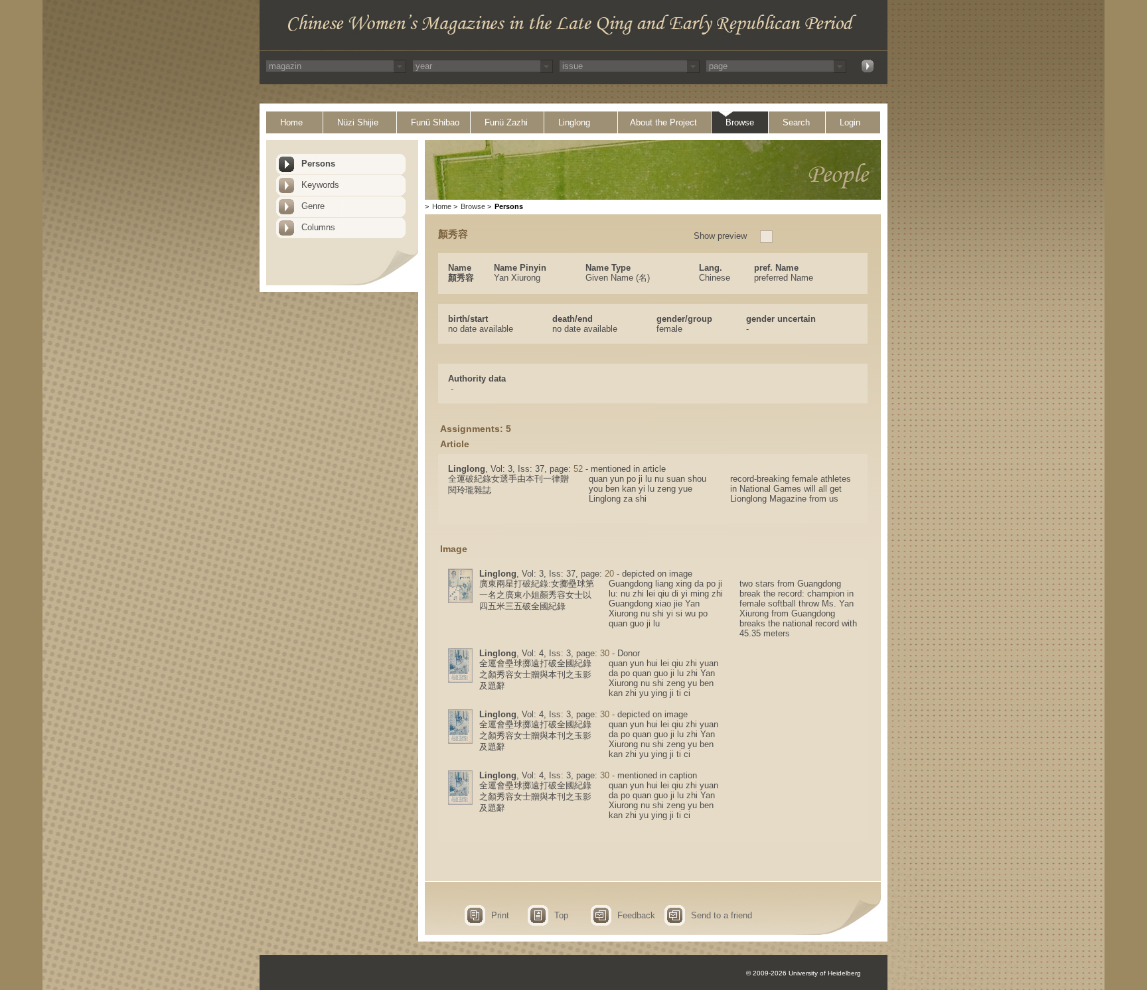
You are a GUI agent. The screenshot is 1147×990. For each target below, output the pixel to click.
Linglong (574, 122)
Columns (318, 227)
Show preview (720, 236)
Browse (740, 122)
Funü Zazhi (506, 122)
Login (850, 122)
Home (291, 122)
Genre (313, 206)
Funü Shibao (435, 122)
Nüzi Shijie (357, 122)
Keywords (320, 185)
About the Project (663, 122)
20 (609, 574)
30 (604, 653)
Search (796, 122)
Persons (318, 164)
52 (578, 469)
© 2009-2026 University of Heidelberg (803, 973)
